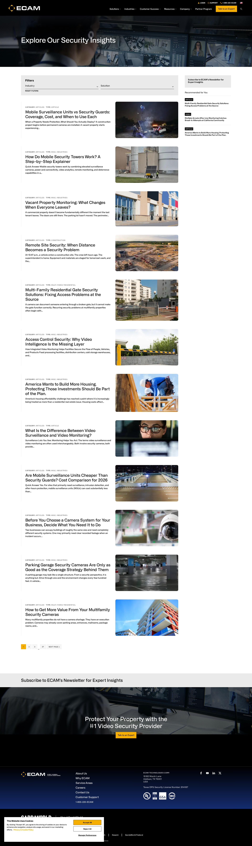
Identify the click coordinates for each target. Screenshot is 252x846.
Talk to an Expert (226, 9)
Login (202, 3)
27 (44, 647)
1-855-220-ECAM (229, 3)
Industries (129, 9)
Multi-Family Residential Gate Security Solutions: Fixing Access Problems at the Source (63, 294)
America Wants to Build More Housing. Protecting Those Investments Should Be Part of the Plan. (67, 389)
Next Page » (54, 647)
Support (214, 3)
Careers (80, 787)
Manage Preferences (87, 835)
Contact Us (82, 792)
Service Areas (84, 782)
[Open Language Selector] (241, 2)
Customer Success (149, 9)
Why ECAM (83, 778)
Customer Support (87, 797)
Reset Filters (31, 91)
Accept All (87, 822)
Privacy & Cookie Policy (23, 830)
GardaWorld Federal (134, 835)
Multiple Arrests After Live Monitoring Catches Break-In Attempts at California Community (205, 119)
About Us (81, 773)
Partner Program (203, 9)
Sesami (115, 835)
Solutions (114, 9)
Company (185, 9)
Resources (169, 9)
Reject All (87, 829)
